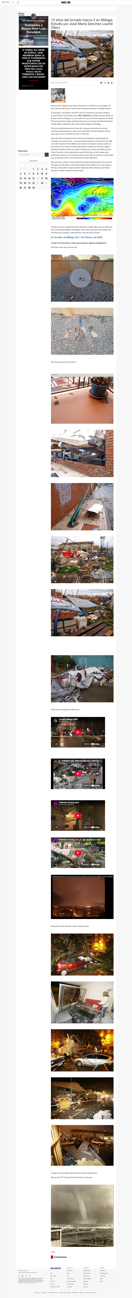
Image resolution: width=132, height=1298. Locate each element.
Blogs (21, 14)
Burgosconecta (86, 1270)
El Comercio (70, 1270)
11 (46, 174)
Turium (101, 1281)
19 (21, 183)
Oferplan (85, 1284)
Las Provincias (70, 1278)
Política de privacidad (65, 1292)
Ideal (68, 1273)
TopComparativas (104, 1273)
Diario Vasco (70, 1267)
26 (21, 188)
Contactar (37, 1292)
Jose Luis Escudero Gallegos (33, 21)
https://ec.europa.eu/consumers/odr (28, 1282)
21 (29, 183)
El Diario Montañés (71, 1281)
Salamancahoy (86, 1273)
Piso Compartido (87, 1278)
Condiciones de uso (53, 1292)
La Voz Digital (70, 1284)
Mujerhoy (102, 1267)
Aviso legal (44, 1292)
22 (33, 183)
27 (25, 188)
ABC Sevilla (53, 1275)
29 (33, 188)
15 (33, 178)
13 (25, 178)
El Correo (52, 1281)
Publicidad (74, 1292)
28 (29, 188)
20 (25, 183)
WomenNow (103, 1276)
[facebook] (19, 1276)
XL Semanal (103, 1270)
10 (42, 174)
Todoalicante (86, 1276)
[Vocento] (56, 1267)
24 (42, 183)
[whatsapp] (30, 1276)
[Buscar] (47, 155)
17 (42, 178)
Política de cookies (90, 1292)
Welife (101, 1278)
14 (29, 178)
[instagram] (26, 1276)
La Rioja (52, 1284)
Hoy (51, 1278)
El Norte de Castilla (55, 1286)
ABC (51, 1273)
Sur (67, 1276)
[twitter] (22, 1276)
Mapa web (81, 1292)
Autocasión (86, 1281)
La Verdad (69, 1286)
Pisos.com (85, 1286)
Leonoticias (86, 1267)
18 (46, 178)
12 (21, 178)
